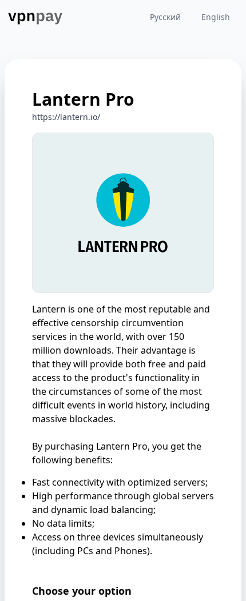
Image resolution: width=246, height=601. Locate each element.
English (215, 16)
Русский (165, 16)
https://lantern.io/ (66, 116)
